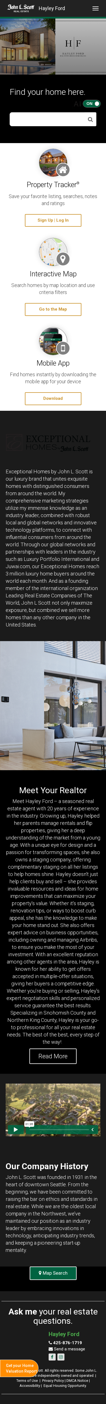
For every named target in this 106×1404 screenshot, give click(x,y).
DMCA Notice (77, 1380)
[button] (90, 119)
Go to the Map (53, 309)
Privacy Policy (53, 1380)
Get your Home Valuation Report (21, 1368)
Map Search (55, 1273)
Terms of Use (27, 1380)
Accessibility (30, 1386)
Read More (53, 1056)
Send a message (69, 1349)
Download (53, 398)
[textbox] (47, 119)
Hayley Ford (52, 8)
